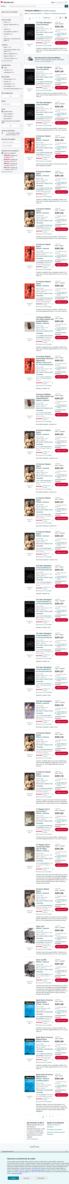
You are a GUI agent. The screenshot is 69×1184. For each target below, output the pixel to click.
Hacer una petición (32, 1139)
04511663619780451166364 (44, 710)
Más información (6, 60)
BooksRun (43, 1094)
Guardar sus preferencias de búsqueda (56, 1133)
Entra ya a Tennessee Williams (43, 61)
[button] (26, 17)
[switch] (3, 133)
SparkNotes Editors (42, 1080)
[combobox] (37, 6)
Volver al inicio (34, 1146)
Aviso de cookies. (23, 1171)
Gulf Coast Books (45, 377)
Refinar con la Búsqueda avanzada (55, 13)
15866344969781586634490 (44, 1011)
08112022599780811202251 (44, 820)
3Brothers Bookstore (46, 749)
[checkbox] (2, 22)
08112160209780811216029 (44, 147)
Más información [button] (6, 171)
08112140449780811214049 (44, 32)
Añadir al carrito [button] (62, 43)
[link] (65, 17)
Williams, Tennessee (42, 140)
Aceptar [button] (13, 1178)
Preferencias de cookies (38, 1170)
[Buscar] (66, 6)
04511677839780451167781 (44, 183)
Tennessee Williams (42, 24)
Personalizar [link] (41, 1178)
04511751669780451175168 (44, 900)
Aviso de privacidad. (17, 1173)
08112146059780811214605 (44, 936)
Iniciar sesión (60, 2)
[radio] (2, 70)
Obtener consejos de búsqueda (53, 1126)
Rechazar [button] (26, 1178)
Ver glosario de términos (54, 1129)
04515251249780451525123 (44, 331)
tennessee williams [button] (36, 13)
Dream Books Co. (45, 863)
